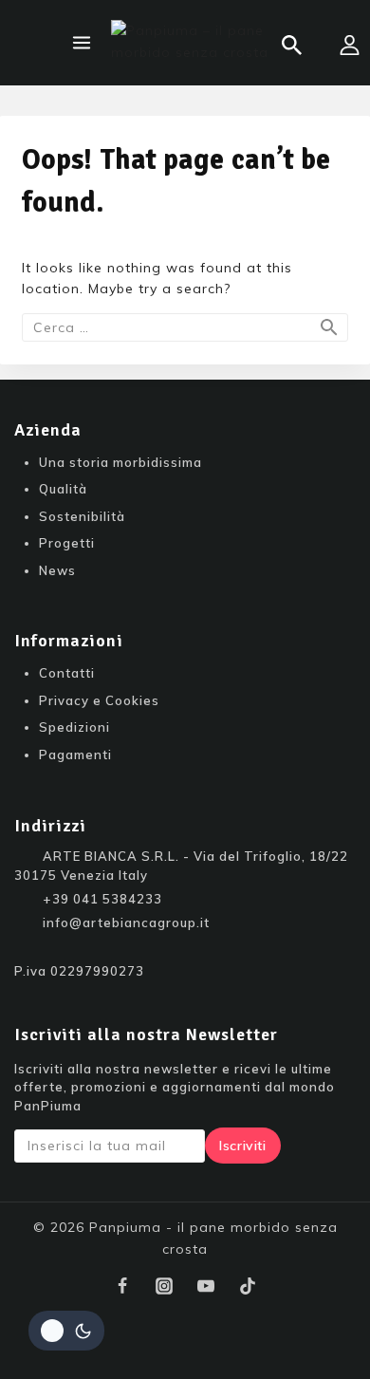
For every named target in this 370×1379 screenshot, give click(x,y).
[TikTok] (248, 1286)
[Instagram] (164, 1286)
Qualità (63, 488)
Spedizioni (74, 727)
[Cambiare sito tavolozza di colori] (66, 1331)
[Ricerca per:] (185, 327)
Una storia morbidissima (120, 462)
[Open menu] (81, 42)
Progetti (67, 542)
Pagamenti (75, 754)
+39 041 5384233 (102, 898)
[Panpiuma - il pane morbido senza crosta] (196, 42)
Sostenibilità (82, 516)
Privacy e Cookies (99, 700)
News (57, 570)
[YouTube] (206, 1286)
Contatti (67, 672)
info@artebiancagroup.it (126, 922)
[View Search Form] (292, 45)
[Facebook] (122, 1286)
